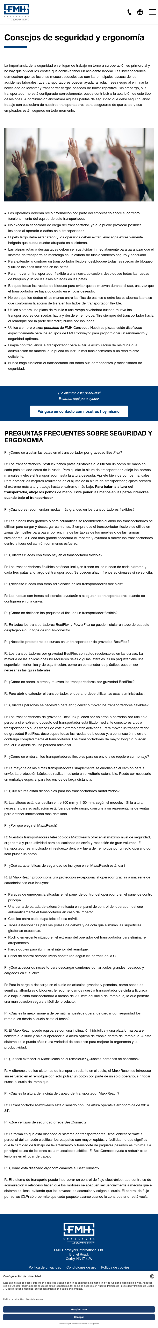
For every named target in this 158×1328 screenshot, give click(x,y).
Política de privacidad (45, 1267)
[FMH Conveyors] (16, 12)
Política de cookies (115, 1267)
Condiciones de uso (81, 1267)
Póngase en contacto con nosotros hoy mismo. (79, 411)
